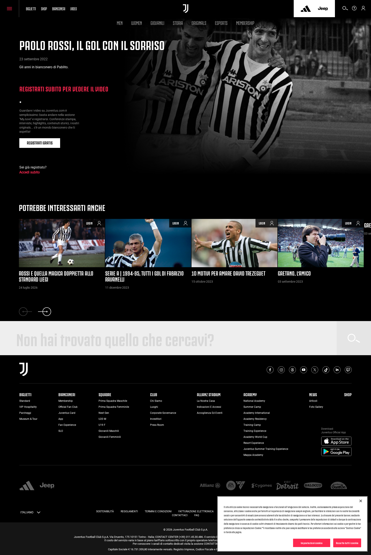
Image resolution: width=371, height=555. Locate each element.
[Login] (363, 9)
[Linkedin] (337, 369)
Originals (199, 22)
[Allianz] (210, 485)
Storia (178, 22)
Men (120, 22)
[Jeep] (323, 8)
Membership (245, 22)
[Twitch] (348, 369)
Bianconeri (58, 8)
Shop (44, 8)
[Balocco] (313, 485)
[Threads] (292, 369)
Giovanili (157, 22)
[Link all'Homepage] (185, 8)
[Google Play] (336, 451)
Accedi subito (29, 172)
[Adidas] (306, 8)
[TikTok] (325, 369)
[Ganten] (339, 485)
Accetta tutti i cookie (347, 542)
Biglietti (31, 8)
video (73, 8)
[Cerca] (345, 9)
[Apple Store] (336, 441)
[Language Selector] (38, 513)
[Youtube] (303, 369)
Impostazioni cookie (311, 542)
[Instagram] (281, 369)
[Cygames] (261, 485)
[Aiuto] (354, 9)
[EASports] (236, 486)
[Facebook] (270, 369)
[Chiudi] (360, 501)
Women (136, 22)
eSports (221, 22)
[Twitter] (314, 369)
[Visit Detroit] (287, 486)
